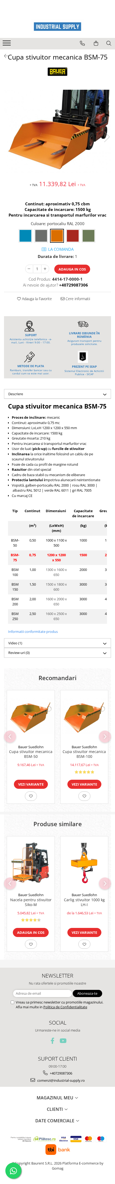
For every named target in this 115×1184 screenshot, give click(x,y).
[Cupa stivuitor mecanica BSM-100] (84, 716)
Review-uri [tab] (19, 652)
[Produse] (7, 45)
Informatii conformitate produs (33, 631)
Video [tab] (15, 643)
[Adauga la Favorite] (31, 796)
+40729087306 (60, 1073)
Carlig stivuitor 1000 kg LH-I (84, 902)
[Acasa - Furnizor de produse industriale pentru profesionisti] (57, 26)
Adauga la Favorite (36, 298)
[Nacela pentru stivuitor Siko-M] (30, 863)
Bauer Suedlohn (31, 746)
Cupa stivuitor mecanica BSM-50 (30, 754)
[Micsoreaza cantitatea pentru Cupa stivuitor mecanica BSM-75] (29, 269)
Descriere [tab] (15, 393)
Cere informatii (77, 298)
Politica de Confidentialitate (65, 1007)
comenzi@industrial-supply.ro (60, 1080)
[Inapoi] (4, 56)
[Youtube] (62, 1040)
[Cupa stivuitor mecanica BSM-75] (57, 131)
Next (106, 136)
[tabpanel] (57, 131)
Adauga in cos (72, 269)
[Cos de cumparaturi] (96, 43)
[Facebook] (52, 1040)
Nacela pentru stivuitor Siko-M (31, 902)
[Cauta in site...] (109, 43)
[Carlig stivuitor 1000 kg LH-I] (84, 863)
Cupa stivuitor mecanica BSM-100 (84, 754)
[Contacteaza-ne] (82, 43)
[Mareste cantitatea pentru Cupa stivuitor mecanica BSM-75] (45, 269)
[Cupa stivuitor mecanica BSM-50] (30, 716)
